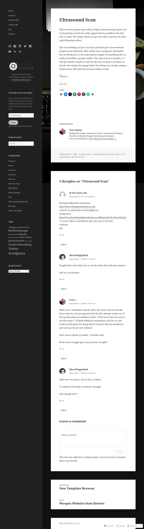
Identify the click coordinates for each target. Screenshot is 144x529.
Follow (13, 123)
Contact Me (13, 24)
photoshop (14, 240)
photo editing (25, 237)
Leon (72, 299)
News (10, 165)
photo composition (13, 237)
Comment (119, 451)
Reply (63, 244)
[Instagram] (21, 47)
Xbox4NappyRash (78, 255)
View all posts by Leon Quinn (101, 138)
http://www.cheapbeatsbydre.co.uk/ (77, 206)
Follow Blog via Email (20, 93)
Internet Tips (14, 183)
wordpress (16, 253)
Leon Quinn (86, 154)
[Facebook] (16, 47)
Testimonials (13, 20)
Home (11, 11)
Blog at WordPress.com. (69, 523)
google (24, 230)
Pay (10, 29)
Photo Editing (14, 192)
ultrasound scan (77, 157)
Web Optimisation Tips (18, 201)
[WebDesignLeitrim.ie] (21, 53)
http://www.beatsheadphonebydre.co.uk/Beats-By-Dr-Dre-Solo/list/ (92, 217)
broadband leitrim (23, 227)
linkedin (22, 234)
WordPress (13, 188)
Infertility (98, 154)
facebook (14, 230)
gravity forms (13, 234)
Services (12, 170)
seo (22, 240)
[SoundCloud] (16, 53)
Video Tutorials (15, 210)
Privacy (11, 34)
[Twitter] (26, 47)
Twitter (13, 249)
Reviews (12, 206)
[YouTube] (11, 53)
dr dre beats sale (78, 192)
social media (28, 241)
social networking (19, 244)
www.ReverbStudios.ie (21, 80)
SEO (10, 197)
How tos (11, 179)
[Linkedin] (31, 47)
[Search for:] (21, 143)
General (11, 161)
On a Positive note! (111, 154)
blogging (13, 227)
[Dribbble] (11, 47)
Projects (11, 15)
